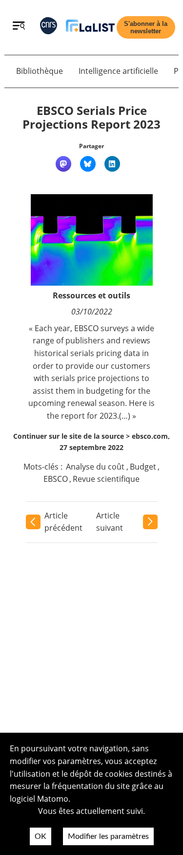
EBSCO (55, 478)
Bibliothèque (39, 71)
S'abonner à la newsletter (145, 27)
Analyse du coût (95, 466)
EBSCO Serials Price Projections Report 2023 (91, 117)
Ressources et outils (91, 295)
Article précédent (63, 522)
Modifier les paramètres (108, 836)
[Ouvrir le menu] (19, 27)
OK (40, 836)
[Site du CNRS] (49, 27)
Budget (143, 466)
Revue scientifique (106, 478)
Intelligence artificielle (118, 71)
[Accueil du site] (90, 28)
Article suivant (109, 522)
